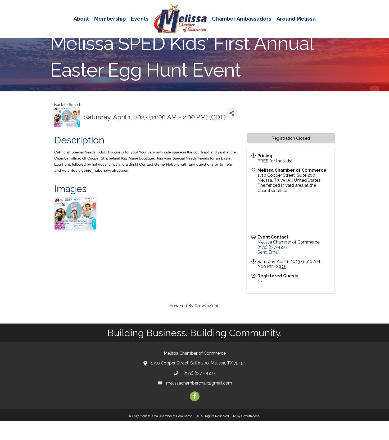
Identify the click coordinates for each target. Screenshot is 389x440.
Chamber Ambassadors (241, 19)
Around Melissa (296, 19)
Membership (110, 19)
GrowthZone (207, 305)
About (81, 19)
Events (139, 19)
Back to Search (67, 104)
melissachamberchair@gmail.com (199, 383)
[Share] (232, 113)
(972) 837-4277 (272, 247)
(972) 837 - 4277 (199, 373)
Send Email (268, 252)
